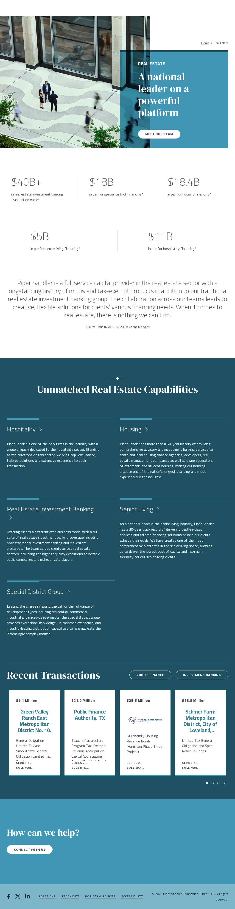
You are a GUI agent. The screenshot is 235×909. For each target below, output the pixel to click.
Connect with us (29, 849)
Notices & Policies (100, 896)
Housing (131, 429)
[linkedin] (27, 896)
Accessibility (132, 896)
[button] (207, 783)
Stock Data (70, 896)
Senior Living (137, 509)
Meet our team (159, 134)
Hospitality (22, 429)
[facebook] (8, 896)
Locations (47, 896)
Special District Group (36, 592)
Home (205, 43)
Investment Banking (202, 675)
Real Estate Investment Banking (50, 509)
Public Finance (150, 675)
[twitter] (17, 896)
